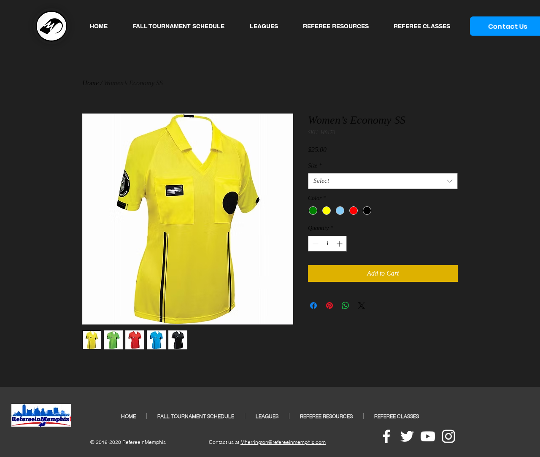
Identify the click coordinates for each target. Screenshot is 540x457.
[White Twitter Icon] (407, 436)
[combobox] (383, 181)
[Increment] (340, 243)
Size (315, 165)
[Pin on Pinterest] (329, 305)
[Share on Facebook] (313, 305)
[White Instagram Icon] (448, 436)
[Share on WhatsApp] (345, 305)
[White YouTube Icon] (428, 436)
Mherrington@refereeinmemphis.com (283, 442)
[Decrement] (314, 243)
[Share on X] (361, 305)
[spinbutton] (327, 243)
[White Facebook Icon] (386, 436)
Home (90, 83)
